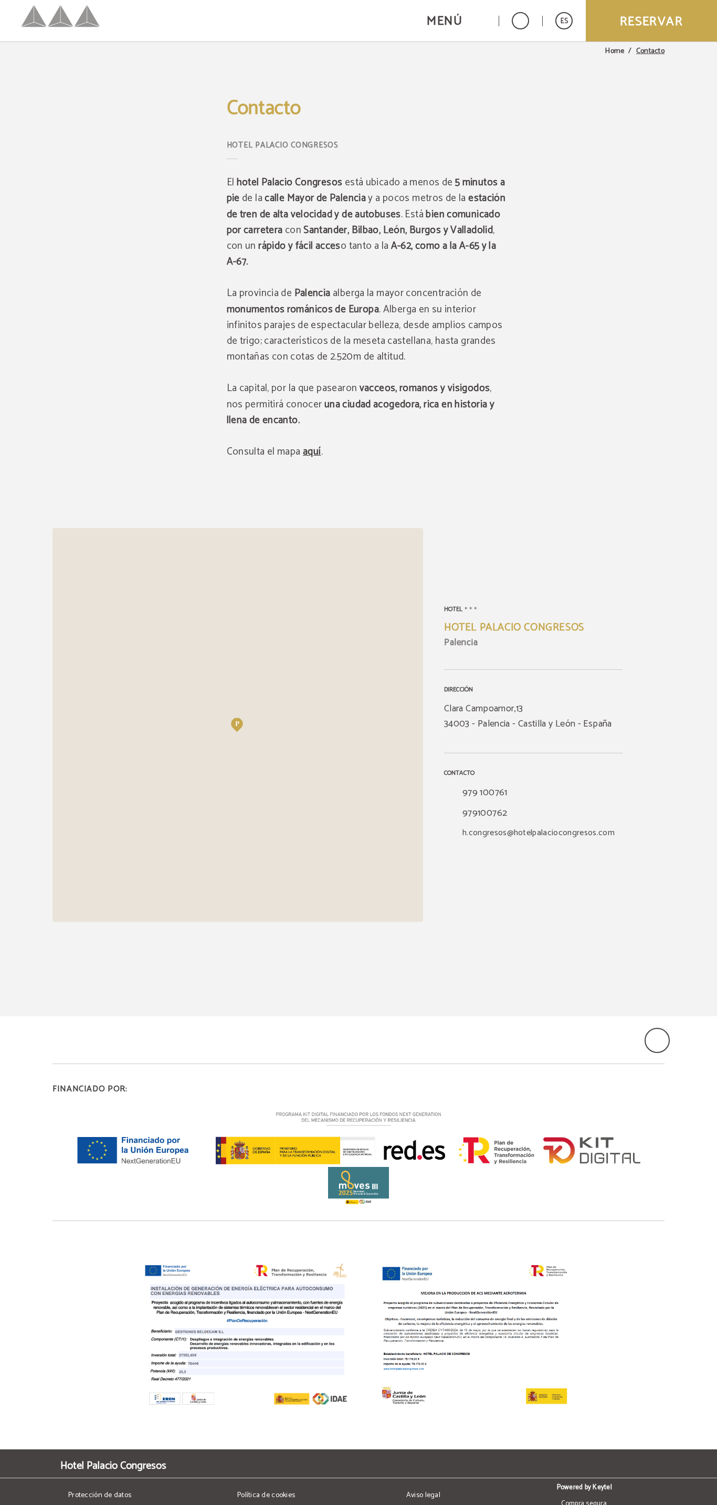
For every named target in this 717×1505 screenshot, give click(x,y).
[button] (456, 20)
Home (614, 51)
